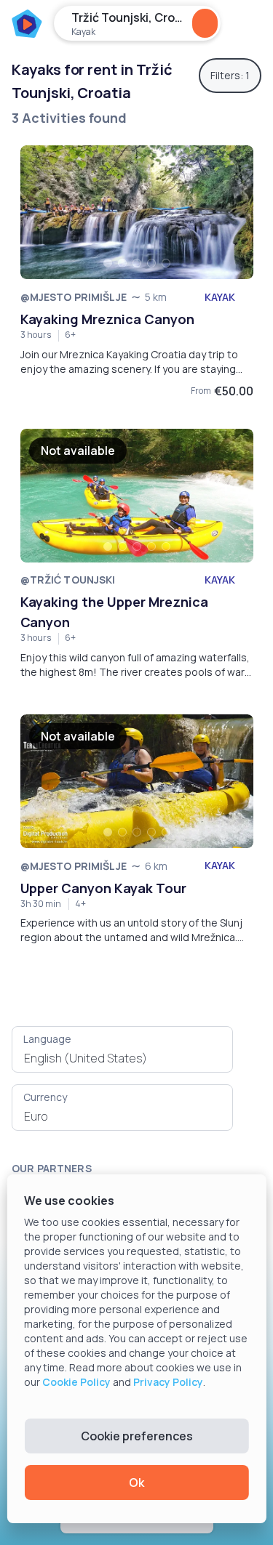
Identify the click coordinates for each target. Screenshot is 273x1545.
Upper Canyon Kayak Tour (103, 888)
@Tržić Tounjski (68, 579)
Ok (136, 1482)
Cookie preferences (137, 1436)
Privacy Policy (168, 1382)
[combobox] (122, 1058)
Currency (45, 1097)
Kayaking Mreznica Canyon (107, 319)
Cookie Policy (76, 1382)
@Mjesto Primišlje (73, 297)
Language (47, 1039)
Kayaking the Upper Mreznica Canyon (114, 612)
